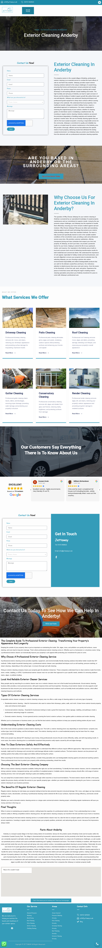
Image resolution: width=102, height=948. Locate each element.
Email (8, 80)
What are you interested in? (16, 97)
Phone (9, 88)
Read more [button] (72, 498)
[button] (99, 489)
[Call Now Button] (97, 944)
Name (9, 71)
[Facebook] (99, 2)
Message (10, 106)
